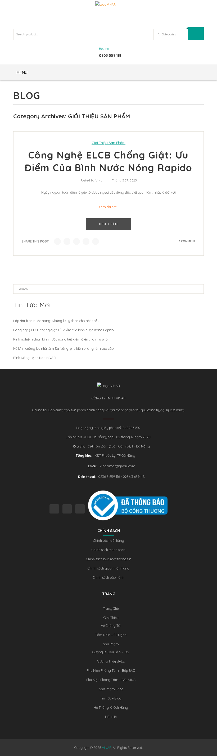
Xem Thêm (108, 224)
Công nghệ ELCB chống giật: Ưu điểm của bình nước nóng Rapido (63, 330)
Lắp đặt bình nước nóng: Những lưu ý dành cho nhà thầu (56, 321)
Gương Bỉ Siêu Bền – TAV (110, 652)
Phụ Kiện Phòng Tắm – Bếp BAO (111, 670)
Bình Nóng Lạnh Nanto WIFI (34, 358)
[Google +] (86, 241)
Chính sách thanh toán (108, 550)
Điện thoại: (87, 476)
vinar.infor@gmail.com (117, 466)
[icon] (54, 509)
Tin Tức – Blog (110, 698)
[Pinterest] (76, 241)
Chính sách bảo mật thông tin (108, 559)
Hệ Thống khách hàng (111, 707)
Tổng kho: (84, 455)
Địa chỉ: (79, 446)
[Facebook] (57, 241)
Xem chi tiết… (108, 207)
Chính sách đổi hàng (108, 540)
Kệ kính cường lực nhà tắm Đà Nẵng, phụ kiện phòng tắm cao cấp (63, 348)
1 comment (187, 241)
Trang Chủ (111, 608)
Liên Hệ (111, 717)
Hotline (104, 48)
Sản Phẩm (111, 644)
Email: (92, 466)
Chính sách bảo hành (108, 577)
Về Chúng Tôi (111, 625)
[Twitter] (67, 241)
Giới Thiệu (111, 617)
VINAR (106, 747)
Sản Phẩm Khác (111, 689)
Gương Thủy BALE (111, 661)
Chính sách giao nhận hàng (108, 568)
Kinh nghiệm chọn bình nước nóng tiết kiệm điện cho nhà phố (60, 339)
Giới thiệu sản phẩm (108, 143)
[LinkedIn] (95, 241)
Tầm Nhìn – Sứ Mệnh (110, 635)
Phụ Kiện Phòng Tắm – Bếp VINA (110, 680)
